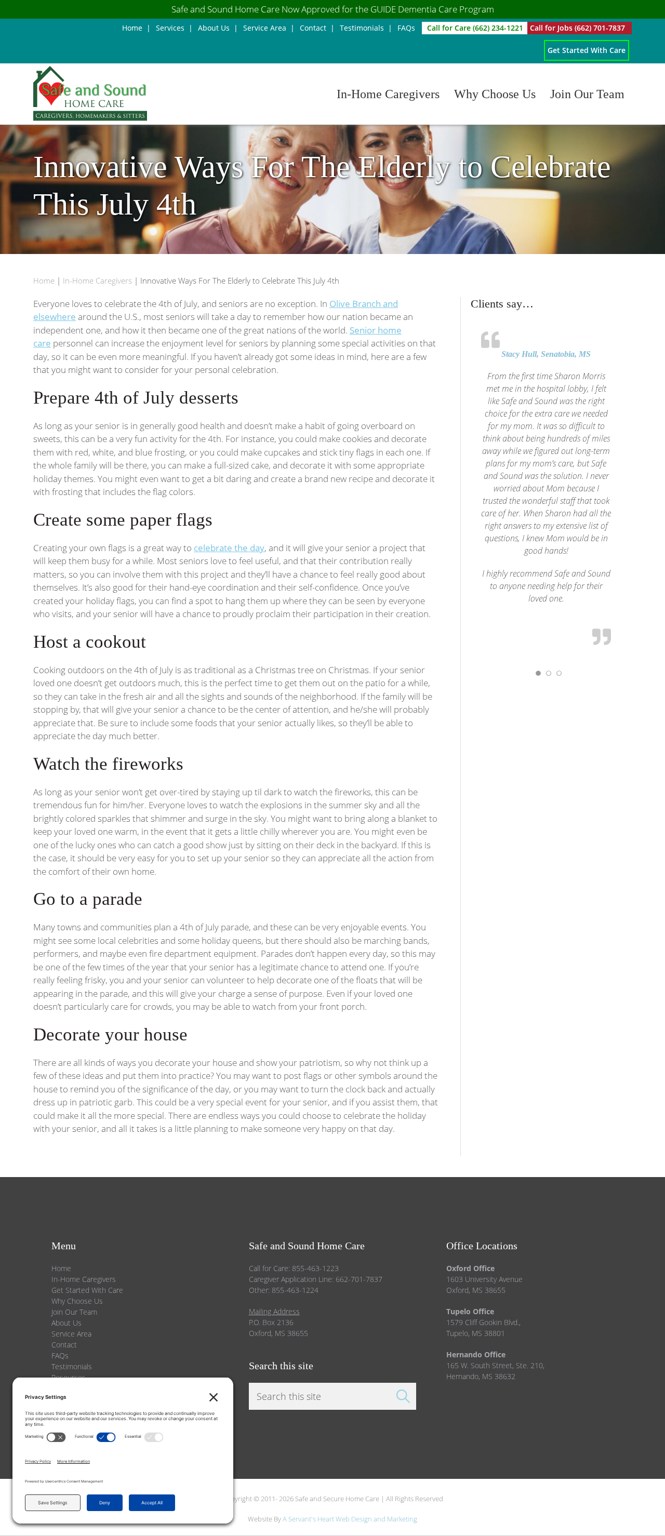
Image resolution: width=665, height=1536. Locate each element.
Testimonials (71, 1366)
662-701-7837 (359, 1279)
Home (61, 1268)
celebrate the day (229, 548)
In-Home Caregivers (83, 1279)
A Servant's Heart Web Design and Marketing (350, 1519)
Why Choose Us (77, 1301)
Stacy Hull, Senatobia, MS (546, 354)
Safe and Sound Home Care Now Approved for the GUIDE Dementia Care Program (332, 9)
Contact (64, 1345)
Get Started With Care (87, 1290)
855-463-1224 (295, 1290)
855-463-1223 (315, 1268)
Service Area (71, 1334)
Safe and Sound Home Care (156, 94)
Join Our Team (74, 1312)
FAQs (60, 1355)
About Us (66, 1323)
